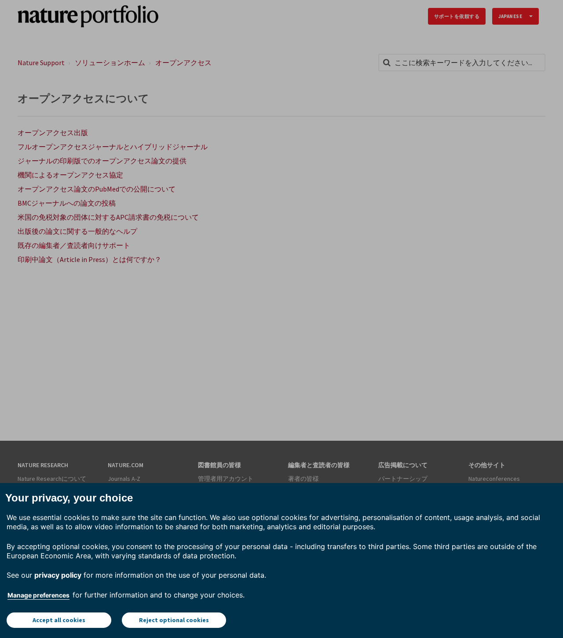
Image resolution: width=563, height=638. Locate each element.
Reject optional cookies (174, 620)
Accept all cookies (59, 620)
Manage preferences (38, 595)
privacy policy (57, 575)
